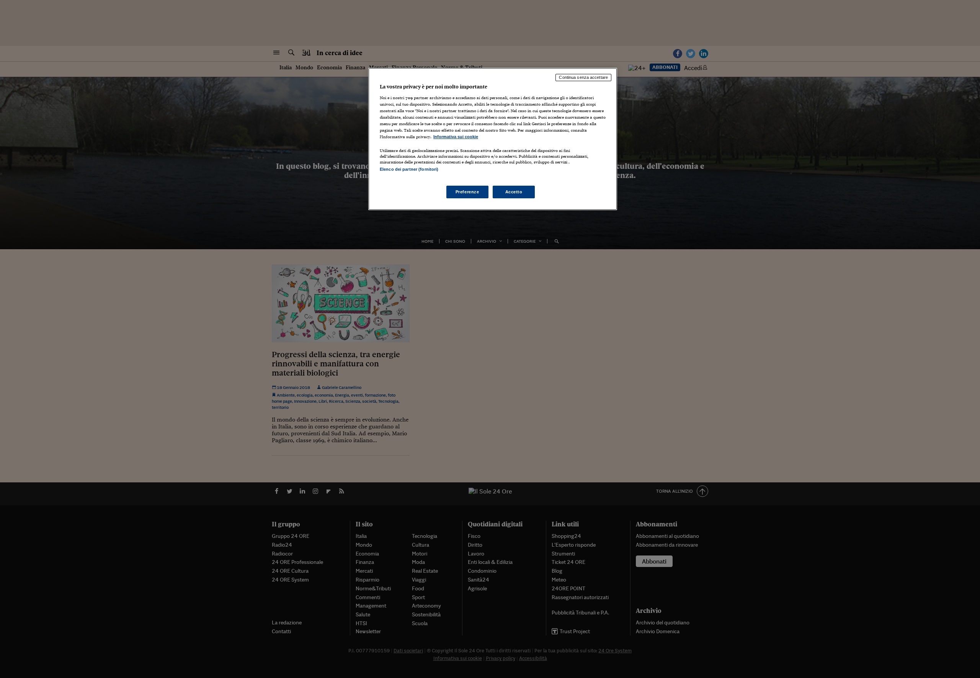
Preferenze (467, 192)
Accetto (514, 192)
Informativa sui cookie (455, 136)
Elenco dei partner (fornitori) (409, 169)
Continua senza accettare (583, 77)
